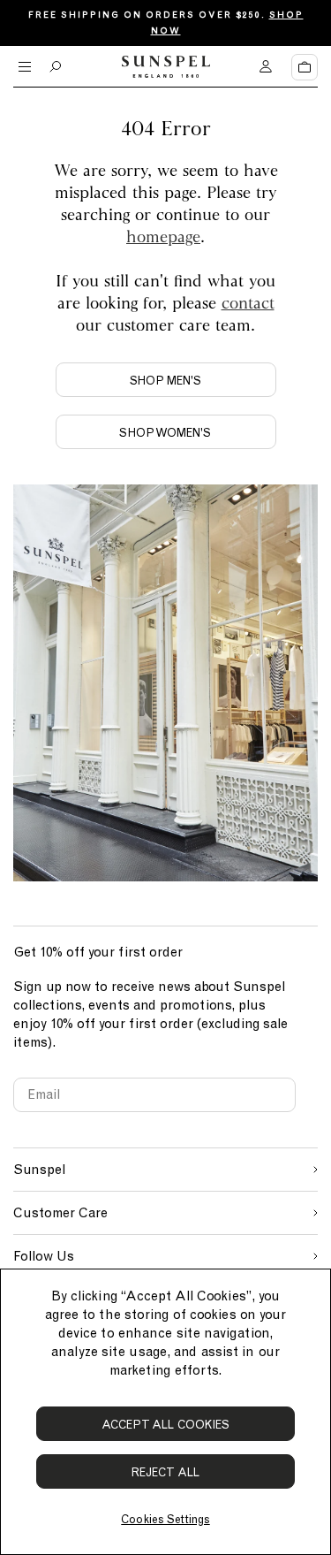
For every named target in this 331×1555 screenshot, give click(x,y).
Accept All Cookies (166, 1424)
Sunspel (39, 1170)
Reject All (165, 1472)
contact (248, 302)
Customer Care (60, 1213)
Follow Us (43, 1256)
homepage (163, 236)
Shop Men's (166, 380)
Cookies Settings (165, 1519)
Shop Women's (165, 432)
